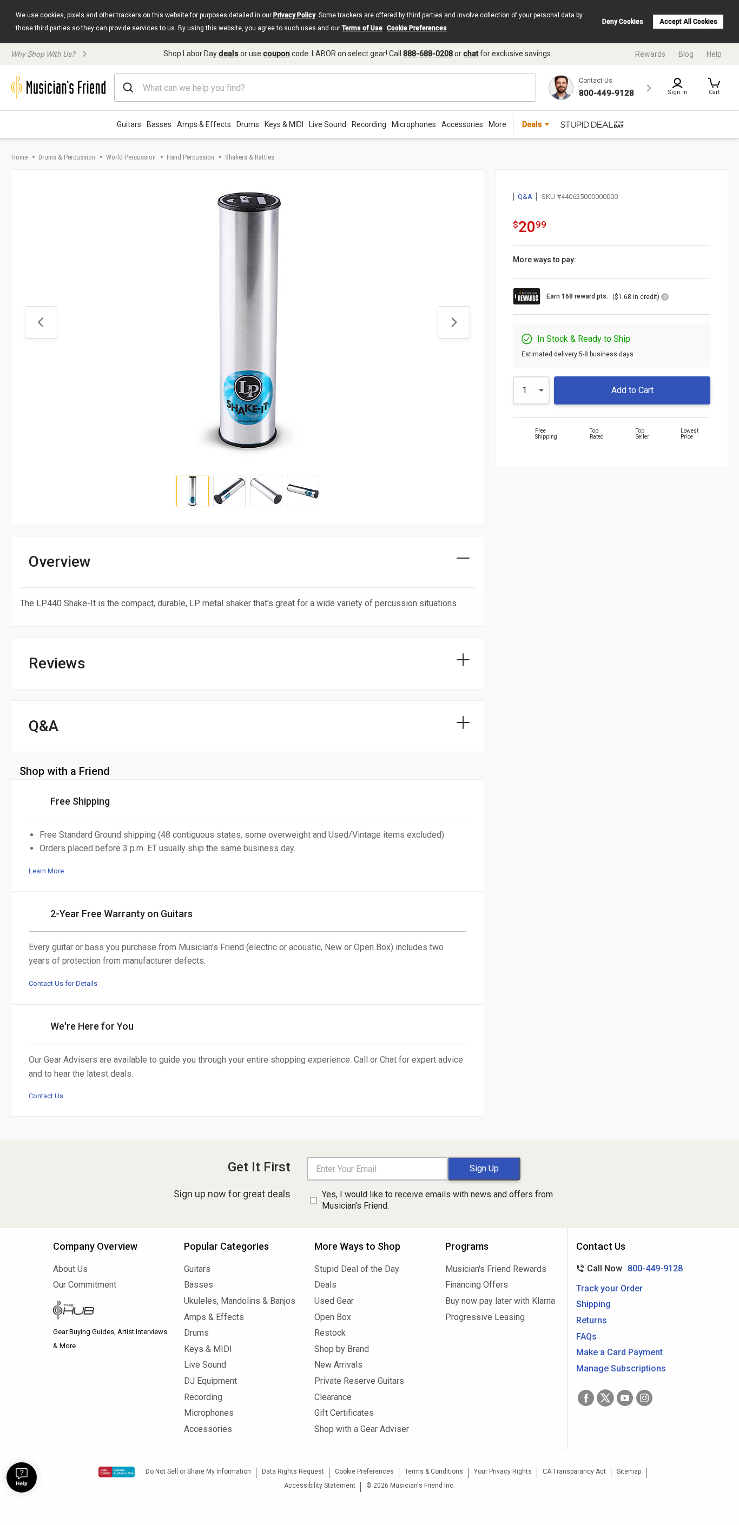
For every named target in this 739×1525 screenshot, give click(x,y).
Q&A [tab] (43, 726)
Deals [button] (532, 124)
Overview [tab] (60, 562)
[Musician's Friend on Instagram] (644, 1398)
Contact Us (46, 1096)
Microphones (414, 124)
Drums (247, 124)
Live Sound (327, 124)
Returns (591, 1320)
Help (714, 54)
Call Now (627, 1268)
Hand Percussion (190, 157)
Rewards (650, 54)
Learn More (46, 871)
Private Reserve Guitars (359, 1381)
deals (229, 53)
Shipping (593, 1304)
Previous (41, 322)
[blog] (110, 1311)
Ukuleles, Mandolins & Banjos (239, 1301)
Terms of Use (362, 28)
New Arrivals (338, 1365)
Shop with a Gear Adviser (361, 1429)
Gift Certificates (344, 1413)
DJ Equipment (210, 1381)
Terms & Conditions (434, 1471)
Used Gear (334, 1301)
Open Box (332, 1317)
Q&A (525, 197)
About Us (70, 1269)
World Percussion (131, 157)
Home (19, 157)
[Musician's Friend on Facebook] (586, 1398)
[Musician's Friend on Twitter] (605, 1398)
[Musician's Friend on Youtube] (625, 1398)
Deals (325, 1284)
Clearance (333, 1397)
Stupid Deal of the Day (356, 1269)
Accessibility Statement (319, 1485)
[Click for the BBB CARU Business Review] (116, 1472)
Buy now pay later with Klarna (500, 1301)
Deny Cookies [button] (622, 21)
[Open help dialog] (21, 1477)
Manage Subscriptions (621, 1368)
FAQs (586, 1336)
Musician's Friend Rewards (495, 1269)
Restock (330, 1333)
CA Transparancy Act (574, 1471)
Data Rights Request (293, 1471)
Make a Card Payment (619, 1352)
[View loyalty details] (665, 298)
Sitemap (629, 1471)
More (497, 124)
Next (454, 322)
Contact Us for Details (63, 983)
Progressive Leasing (485, 1317)
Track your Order (609, 1288)
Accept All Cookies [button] (688, 21)
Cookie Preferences (417, 28)
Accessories (462, 124)
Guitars (129, 124)
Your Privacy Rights (503, 1471)
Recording (369, 124)
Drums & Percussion (66, 157)
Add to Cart (632, 390)
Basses (159, 124)
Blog (686, 54)
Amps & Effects (204, 124)
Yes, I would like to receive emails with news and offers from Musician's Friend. (437, 1200)
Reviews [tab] (57, 663)
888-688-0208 (428, 53)
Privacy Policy (294, 15)
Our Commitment (84, 1284)
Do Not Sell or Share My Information (198, 1471)
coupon (276, 53)
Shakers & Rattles (249, 157)
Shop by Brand (341, 1349)
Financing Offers (476, 1284)
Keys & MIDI (284, 124)
